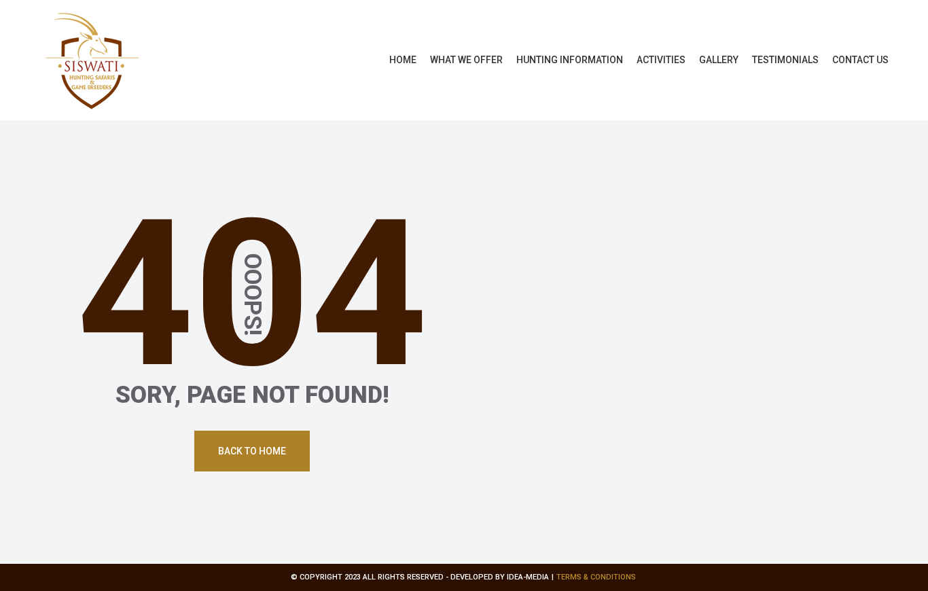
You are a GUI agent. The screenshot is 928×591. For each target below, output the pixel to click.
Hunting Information (569, 59)
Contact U (860, 59)
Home (402, 59)
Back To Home (252, 451)
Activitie (661, 59)
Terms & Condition (596, 577)
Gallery (718, 59)
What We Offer (466, 59)
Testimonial (785, 59)
